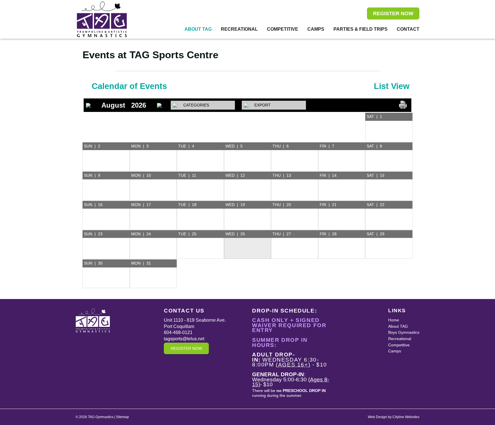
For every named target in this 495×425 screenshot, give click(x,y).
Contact (408, 29)
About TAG (198, 29)
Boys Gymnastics (403, 332)
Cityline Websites (405, 417)
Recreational (239, 29)
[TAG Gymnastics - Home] (102, 19)
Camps (315, 29)
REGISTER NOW (393, 13)
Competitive (282, 29)
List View (392, 86)
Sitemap (122, 417)
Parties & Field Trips (360, 29)
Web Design (377, 417)
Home (393, 320)
